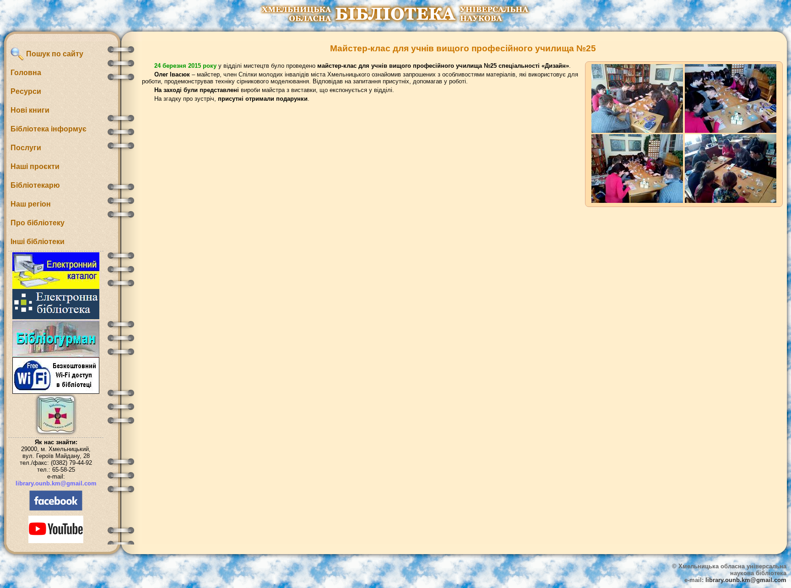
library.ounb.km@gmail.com (56, 483)
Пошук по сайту (53, 54)
